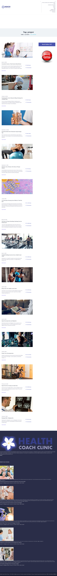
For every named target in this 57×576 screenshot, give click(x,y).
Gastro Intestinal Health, (40, 560)
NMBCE (54, 574)
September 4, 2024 (5, 165)
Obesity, (29, 561)
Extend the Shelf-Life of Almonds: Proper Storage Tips (11, 132)
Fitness (20, 161)
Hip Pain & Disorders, (30, 499)
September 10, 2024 (5, 129)
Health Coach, (5, 561)
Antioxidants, (13, 560)
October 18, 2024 (5, 96)
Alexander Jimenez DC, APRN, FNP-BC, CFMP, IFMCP (15, 504)
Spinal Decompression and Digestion (9, 320)
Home (22, 34)
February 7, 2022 (5, 416)
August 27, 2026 (2, 504)
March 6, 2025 (4, 62)
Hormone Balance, (15, 479)
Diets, (28, 560)
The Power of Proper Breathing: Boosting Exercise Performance (12, 222)
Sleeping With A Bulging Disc (7, 418)
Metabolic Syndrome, (28, 541)
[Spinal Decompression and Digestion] (15, 307)
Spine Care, (18, 501)
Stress (21, 501)
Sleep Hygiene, (19, 521)
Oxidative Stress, (34, 561)
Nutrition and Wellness (16, 127)
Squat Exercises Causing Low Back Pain (10, 385)
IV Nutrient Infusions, (42, 499)
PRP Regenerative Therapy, (35, 500)
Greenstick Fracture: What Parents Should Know (11, 64)
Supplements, (5, 562)
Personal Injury (15, 92)
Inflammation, (36, 499)
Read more (4, 70)
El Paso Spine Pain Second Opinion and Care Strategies (11, 502)
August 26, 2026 (2, 524)
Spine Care (24, 92)
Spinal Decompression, (7, 501)
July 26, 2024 (4, 198)
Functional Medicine (7, 196)
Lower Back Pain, (49, 499)
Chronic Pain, (7, 479)
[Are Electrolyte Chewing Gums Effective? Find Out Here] (15, 186)
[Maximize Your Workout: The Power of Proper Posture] (15, 151)
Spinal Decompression (18, 349)
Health (15, 196)
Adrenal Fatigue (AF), (3, 560)
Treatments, (9, 562)
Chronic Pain (14, 161)
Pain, (20, 479)
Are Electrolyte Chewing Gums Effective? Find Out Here (12, 201)
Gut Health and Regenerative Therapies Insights (9, 563)
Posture (26, 161)
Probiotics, (39, 561)
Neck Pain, (9, 500)
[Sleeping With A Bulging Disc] (15, 404)
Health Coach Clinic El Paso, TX (5, 574)
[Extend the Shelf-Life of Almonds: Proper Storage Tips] (15, 117)
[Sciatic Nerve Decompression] (15, 339)
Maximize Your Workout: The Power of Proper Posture (11, 167)
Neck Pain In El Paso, (14, 500)
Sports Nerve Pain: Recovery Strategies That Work (10, 523)
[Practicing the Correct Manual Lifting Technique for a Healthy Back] (15, 82)
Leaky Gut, (26, 561)
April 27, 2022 (4, 319)
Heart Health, (22, 541)
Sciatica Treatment (7, 349)
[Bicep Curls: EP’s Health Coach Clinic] (15, 274)
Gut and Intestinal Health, (49, 560)
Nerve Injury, (20, 500)
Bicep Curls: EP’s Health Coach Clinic (9, 288)
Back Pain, (2, 499)
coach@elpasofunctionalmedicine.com (6, 454)
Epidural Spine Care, (23, 499)
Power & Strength (12, 284)
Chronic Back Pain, (12, 499)
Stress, (1, 562)
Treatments (5, 162)
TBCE (47, 574)
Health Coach (6, 127)
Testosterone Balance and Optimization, (40, 479)
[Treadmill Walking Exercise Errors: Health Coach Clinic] (15, 241)
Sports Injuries (15, 381)
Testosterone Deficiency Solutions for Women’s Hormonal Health (12, 481)
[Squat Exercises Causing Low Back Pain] (15, 371)
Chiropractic (6, 161)
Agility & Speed (6, 217)
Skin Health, (43, 561)
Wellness (13, 562)
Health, (11, 479)
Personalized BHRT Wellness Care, (27, 479)
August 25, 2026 (2, 565)
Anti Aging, (9, 560)
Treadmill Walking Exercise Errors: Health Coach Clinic (11, 255)
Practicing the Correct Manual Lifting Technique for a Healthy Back (12, 98)
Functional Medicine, (13, 541)
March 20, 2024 (4, 219)
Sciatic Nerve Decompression (7, 353)
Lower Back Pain (6, 92)
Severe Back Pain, (48, 500)
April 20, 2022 (4, 351)
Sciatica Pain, (42, 500)
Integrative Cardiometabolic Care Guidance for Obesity (10, 542)
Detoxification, (24, 560)
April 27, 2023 (4, 286)
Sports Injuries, (29, 521)
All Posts (27, 34)
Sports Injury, (34, 521)
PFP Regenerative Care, (27, 500)
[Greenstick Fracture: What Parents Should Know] (15, 50)
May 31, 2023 (4, 253)
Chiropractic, (2, 479)
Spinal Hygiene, (13, 501)
